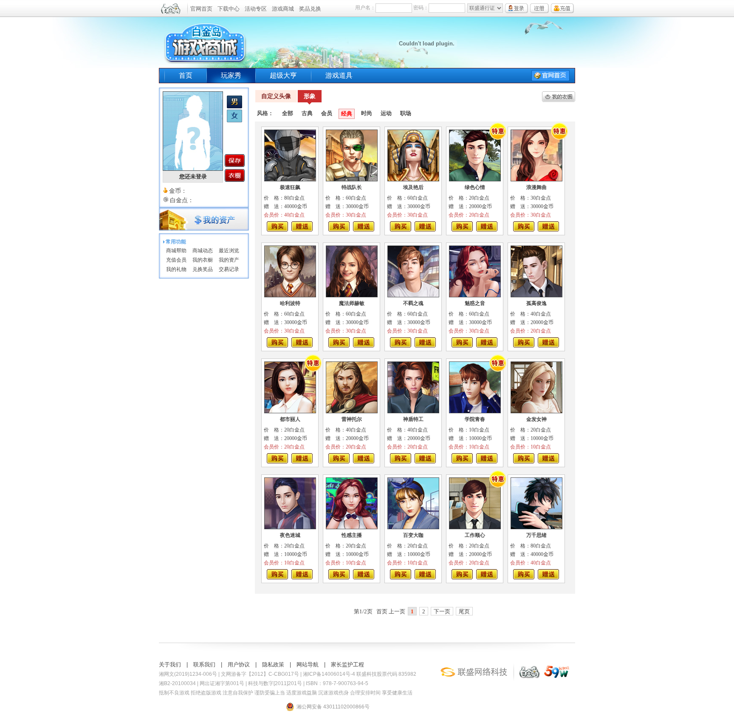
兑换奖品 (202, 269)
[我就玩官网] (556, 679)
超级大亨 (283, 75)
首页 (185, 75)
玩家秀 (231, 75)
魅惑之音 (475, 303)
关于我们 (170, 664)
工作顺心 (475, 535)
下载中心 (228, 9)
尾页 (464, 611)
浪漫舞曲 (536, 187)
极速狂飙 (290, 187)
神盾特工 (413, 419)
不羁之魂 (413, 303)
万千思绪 (536, 535)
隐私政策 (273, 664)
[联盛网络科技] (475, 679)
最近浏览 (229, 251)
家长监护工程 (347, 664)
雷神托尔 (352, 419)
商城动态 (202, 251)
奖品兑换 (310, 9)
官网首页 (201, 9)
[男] (234, 107)
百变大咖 (413, 535)
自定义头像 (276, 96)
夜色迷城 (290, 535)
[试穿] (290, 155)
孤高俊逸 (536, 303)
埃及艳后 (413, 187)
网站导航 (307, 664)
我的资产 (229, 260)
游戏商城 (283, 9)
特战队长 (352, 187)
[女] (234, 121)
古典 (307, 113)
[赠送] (302, 226)
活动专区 (256, 9)
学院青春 (475, 419)
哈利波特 (290, 303)
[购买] (277, 226)
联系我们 (204, 664)
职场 (405, 113)
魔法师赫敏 (351, 303)
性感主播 (352, 535)
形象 (310, 96)
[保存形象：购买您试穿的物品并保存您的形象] (235, 160)
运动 (386, 113)
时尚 (366, 113)
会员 (326, 113)
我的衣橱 (202, 260)
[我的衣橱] (235, 175)
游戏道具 (339, 75)
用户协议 (239, 664)
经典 (346, 113)
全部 (287, 113)
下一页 (442, 611)
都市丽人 (290, 419)
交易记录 (229, 269)
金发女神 (536, 419)
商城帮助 (176, 251)
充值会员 (176, 260)
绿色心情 (475, 187)
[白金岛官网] (528, 679)
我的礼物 (176, 269)
